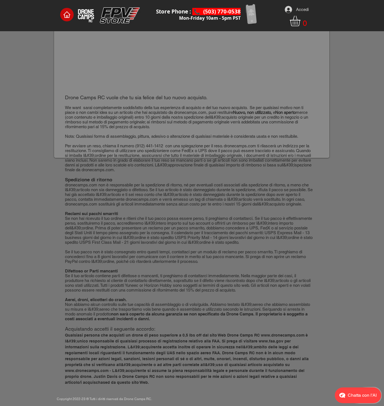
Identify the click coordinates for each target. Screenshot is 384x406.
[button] (301, 21)
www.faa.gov (271, 341)
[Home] (67, 14)
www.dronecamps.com (282, 335)
